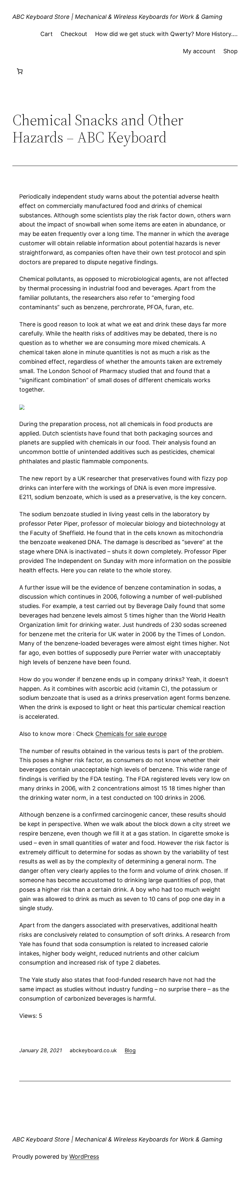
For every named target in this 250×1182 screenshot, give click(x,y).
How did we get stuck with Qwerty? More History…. (166, 33)
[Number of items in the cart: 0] (19, 71)
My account (199, 51)
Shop (230, 51)
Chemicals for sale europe (131, 733)
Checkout (74, 33)
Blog (130, 1050)
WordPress (84, 1156)
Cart (46, 33)
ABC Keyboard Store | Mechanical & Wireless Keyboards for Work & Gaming (117, 16)
